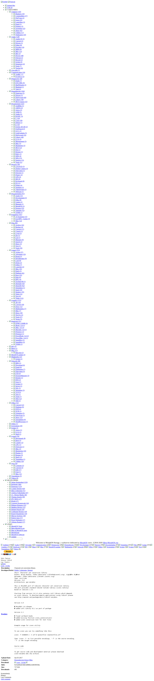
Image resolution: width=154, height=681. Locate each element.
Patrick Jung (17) (17, 518)
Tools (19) (18, 248)
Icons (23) (18, 20)
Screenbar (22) (20, 28)
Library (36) (19, 99)
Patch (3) (18, 271)
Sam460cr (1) (20, 340)
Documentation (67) (18, 194)
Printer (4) (18, 185)
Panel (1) (18, 24)
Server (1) (18, 386)
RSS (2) (18, 380)
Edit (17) (18, 470)
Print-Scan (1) (20, 415)
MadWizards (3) (20, 85)
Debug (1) (18, 123)
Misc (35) (18, 269)
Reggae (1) (19, 152)
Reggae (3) (19, 455)
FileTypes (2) (19, 18)
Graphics (4, 547)
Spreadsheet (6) (20, 420)
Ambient (6, 545)
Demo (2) (18, 263)
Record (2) (19, 60)
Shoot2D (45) (20, 284)
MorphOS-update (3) (18, 355)
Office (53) (15, 403)
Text (140, 547)
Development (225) (17, 104)
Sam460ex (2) (20, 342)
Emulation (124, 545)
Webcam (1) (19, 192)
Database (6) (19, 407)
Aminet (13, 537)
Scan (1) (18, 382)
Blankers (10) (20, 14)
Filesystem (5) (20, 371)
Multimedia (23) (16, 357)
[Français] (11, 2)
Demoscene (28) (16, 79)
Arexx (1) (18, 430)
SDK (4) (18, 156)
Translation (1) (20, 459)
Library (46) (19, 137)
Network (80, 547)
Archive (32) (19, 225)
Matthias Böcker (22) (18, 507)
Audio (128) (15, 37)
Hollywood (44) (20, 97)
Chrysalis (28, 545)
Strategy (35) (19, 292)
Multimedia (68, 547)
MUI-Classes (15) (21, 102)
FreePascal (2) (20, 129)
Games (144, 545)
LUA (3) (18, 139)
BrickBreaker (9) (21, 258)
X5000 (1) (18, 212)
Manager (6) (19, 240)
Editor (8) (18, 45)
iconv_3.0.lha (5, 566)
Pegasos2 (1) (19, 334)
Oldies (100, 547)
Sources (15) (19, 160)
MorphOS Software (17, 535)
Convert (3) (19, 468)
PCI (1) (17, 183)
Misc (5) (18, 143)
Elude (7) (18, 81)
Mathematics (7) (20, 309)
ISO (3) (13, 346)
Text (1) (18, 246)
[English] (4, 2)
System (131, 547)
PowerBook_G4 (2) (22, 336)
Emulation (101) (16, 215)
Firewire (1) (19, 173)
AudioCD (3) (19, 39)
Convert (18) (19, 304)
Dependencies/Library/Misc (23, 660)
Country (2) (19, 443)
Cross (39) (18, 120)
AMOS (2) (19, 108)
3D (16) (18, 302)
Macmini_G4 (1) (21, 330)
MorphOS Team (16, 526)
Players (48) (19, 56)
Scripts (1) (18, 359)
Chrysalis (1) (15, 70)
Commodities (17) (21, 16)
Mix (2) (18, 53)
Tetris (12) (18, 294)
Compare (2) (19, 466)
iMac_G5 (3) (19, 327)
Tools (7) (18, 66)
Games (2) (18, 202)
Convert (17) (19, 229)
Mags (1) (14, 348)
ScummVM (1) (20, 281)
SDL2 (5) (18, 158)
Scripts (122, 547)
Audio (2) (18, 114)
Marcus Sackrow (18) (18, 516)
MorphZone (15, 532)
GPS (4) (18, 177)
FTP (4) (18, 373)
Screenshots (111, 547)
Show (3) (18, 244)
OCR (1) (18, 411)
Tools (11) (18, 162)
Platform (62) (19, 273)
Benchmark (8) (20, 438)
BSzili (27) (15, 501)
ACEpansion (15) (21, 217)
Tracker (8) (19, 68)
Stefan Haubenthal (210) (19, 482)
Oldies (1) (14, 424)
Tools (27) (18, 317)
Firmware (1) (19, 447)
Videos (16, 549)
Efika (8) (18, 200)
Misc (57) (14, 350)
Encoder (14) (19, 47)
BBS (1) (18, 363)
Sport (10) (18, 290)
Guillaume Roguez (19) (19, 512)
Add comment (5, 679)
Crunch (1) (19, 231)
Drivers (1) (19, 43)
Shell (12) (18, 457)
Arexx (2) (18, 110)
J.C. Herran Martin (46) (19, 495)
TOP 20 (9, 7)
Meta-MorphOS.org (18, 528)
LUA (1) (18, 432)
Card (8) (18, 261)
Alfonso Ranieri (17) (18, 522)
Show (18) (19, 313)
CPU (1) (18, 445)
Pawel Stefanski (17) (18, 520)
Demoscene (55, 545)
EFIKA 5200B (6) (21, 323)
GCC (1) (18, 131)
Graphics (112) (16, 300)
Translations (5, 549)
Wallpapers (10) (20, 35)
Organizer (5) (19, 413)
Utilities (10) (19, 461)
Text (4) (18, 296)
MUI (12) (18, 148)
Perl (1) (17, 150)
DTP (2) (18, 409)
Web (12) (18, 399)
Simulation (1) (20, 288)
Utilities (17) (19, 33)
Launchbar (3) (20, 22)
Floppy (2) (19, 175)
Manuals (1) (19, 204)
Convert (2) (19, 41)
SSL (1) (18, 388)
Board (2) (18, 256)
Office (91, 547)
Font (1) (18, 472)
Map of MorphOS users (19, 530)
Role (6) (18, 277)
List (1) (17, 238)
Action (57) (19, 252)
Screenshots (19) (16, 426)
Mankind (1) (19, 87)
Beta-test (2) (19, 353)
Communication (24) (18, 72)
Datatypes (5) (19, 93)
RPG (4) (18, 279)
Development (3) (21, 198)
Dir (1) (17, 235)
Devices (97, 545)
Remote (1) (19, 378)
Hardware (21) (16, 321)
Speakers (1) (19, 187)
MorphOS (83, 543)
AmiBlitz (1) (19, 106)
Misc (41, 547)
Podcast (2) (19, 58)
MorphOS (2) (20, 206)
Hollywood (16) (20, 135)
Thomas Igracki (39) (18, 497)
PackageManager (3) (22, 376)
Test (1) (18, 394)
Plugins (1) (19, 453)
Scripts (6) (18, 62)
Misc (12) (18, 51)
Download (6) (20, 365)
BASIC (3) (19, 116)
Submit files (11, 5)
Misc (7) (18, 311)
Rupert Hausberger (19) (19, 514)
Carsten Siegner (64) (18, 489)
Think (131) (19, 298)
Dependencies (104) (18, 91)
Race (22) (18, 275)
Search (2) (18, 242)
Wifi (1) (18, 401)
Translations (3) (16, 476)
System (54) (15, 436)
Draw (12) (18, 307)
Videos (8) (14, 478)
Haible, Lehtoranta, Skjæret (23, 570)
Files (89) (14, 223)
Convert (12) (19, 405)
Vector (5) (18, 319)
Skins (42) (18, 30)
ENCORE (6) (20, 83)
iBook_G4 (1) (20, 325)
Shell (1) (18, 434)
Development (84, 545)
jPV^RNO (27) (16, 499)
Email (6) (18, 367)
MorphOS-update (54, 547)
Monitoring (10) (20, 451)
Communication (41, 545)
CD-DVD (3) (20, 166)
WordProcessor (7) (21, 422)
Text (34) (14, 463)
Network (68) (15, 361)
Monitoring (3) (20, 146)
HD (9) (17, 179)
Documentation (110, 545)
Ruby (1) (18, 154)
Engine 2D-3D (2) (21, 127)
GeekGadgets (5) (21, 133)
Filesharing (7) (20, 369)
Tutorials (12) (19, 210)
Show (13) (19, 417)
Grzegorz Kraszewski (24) (20, 503)
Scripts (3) (14, 428)
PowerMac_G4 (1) (21, 338)
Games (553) (15, 250)
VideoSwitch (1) (20, 189)
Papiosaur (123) (16, 486)
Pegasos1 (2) (19, 332)
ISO (26, 547)
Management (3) (20, 141)
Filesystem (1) (20, 171)
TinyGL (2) (19, 315)
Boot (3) (18, 440)
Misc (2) (18, 449)
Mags (34, 547)
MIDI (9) (18, 49)
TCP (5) (18, 392)
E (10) (17, 125)
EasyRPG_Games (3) (22, 219)
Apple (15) (19, 196)
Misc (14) (18, 221)
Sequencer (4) (20, 64)
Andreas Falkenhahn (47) (19, 493)
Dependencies (69, 545)
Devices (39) (15, 164)
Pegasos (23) (19, 208)
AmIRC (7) (19, 74)
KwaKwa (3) (19, 76)
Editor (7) (18, 265)
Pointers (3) (19, 26)
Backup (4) (19, 227)
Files (135, 545)
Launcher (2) (19, 267)
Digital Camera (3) (21, 169)
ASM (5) (18, 112)
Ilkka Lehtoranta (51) (18, 491)
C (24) (17, 118)
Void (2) (18, 89)
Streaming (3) (20, 390)
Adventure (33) (20, 254)
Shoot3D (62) (20, 286)
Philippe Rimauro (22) (18, 505)
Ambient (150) (16, 12)
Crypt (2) (18, 233)
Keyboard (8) (19, 181)
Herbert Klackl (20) (17, 509)
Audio (17, 545)
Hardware (16, 547)
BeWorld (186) (16, 484)
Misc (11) (18, 474)
